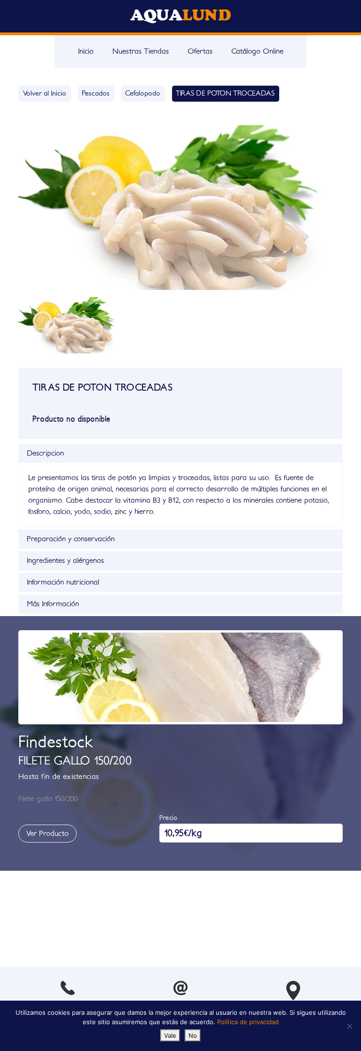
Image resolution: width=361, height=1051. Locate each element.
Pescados (96, 93)
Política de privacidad (248, 1022)
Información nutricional (63, 582)
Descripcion (45, 453)
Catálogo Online (257, 51)
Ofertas (200, 51)
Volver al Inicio (44, 93)
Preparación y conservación (71, 539)
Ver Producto (47, 833)
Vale (170, 1035)
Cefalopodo (142, 93)
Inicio (86, 51)
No (192, 1035)
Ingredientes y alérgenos (65, 560)
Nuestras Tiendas (140, 51)
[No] (349, 1026)
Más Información (53, 604)
